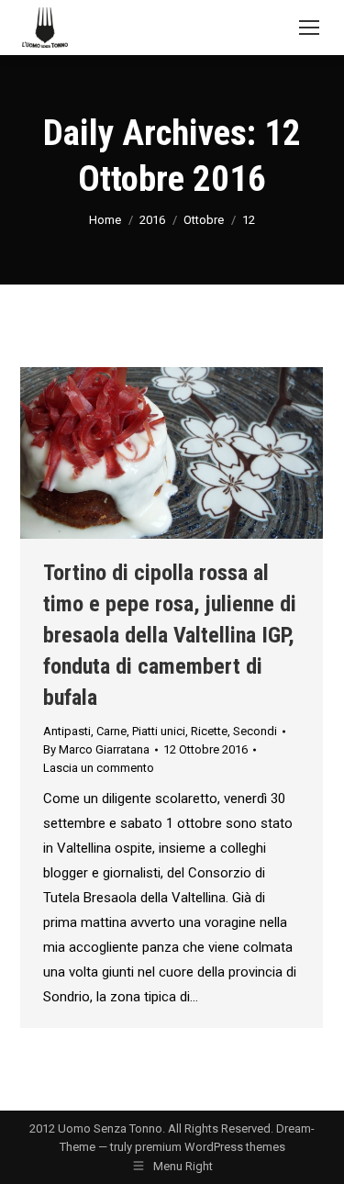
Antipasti (67, 731)
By (96, 749)
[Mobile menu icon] (309, 27)
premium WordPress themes (210, 1147)
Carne (111, 731)
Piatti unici (158, 731)
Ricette (209, 731)
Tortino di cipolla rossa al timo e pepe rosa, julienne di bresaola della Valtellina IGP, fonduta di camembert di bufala (169, 635)
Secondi (255, 731)
